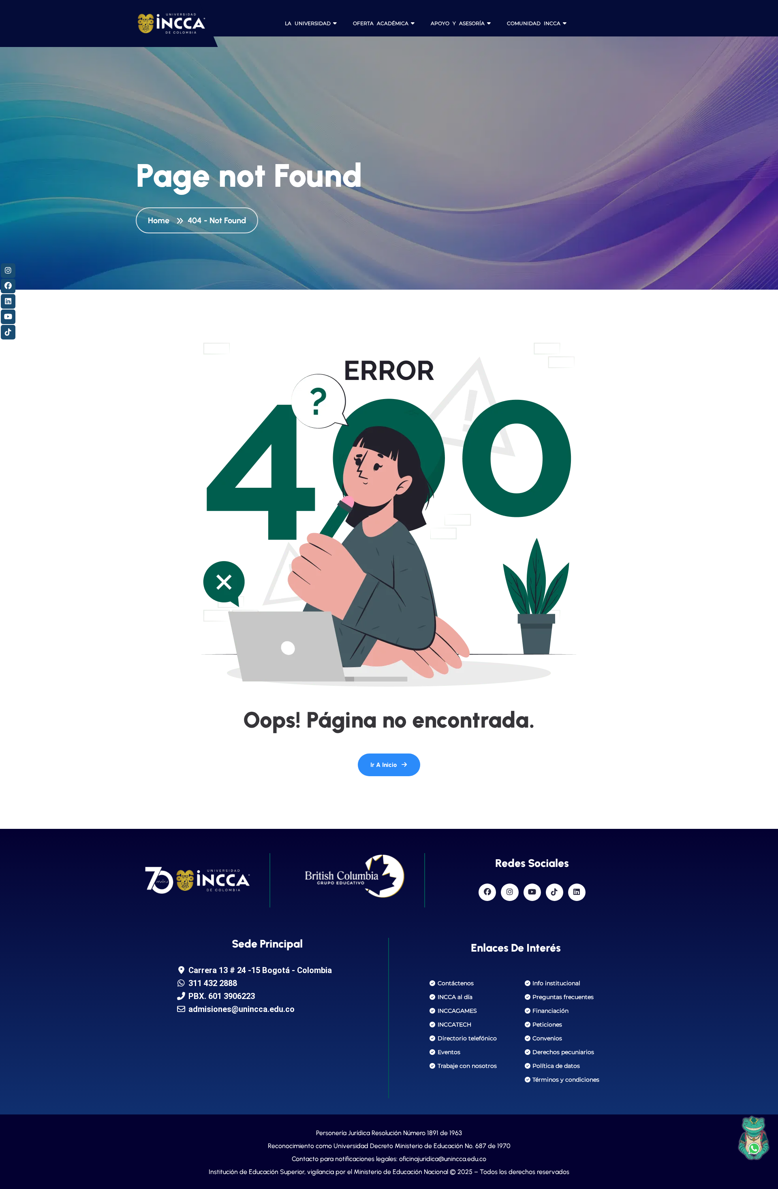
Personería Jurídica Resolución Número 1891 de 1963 (389, 1133)
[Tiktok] (554, 892)
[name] (164, 23)
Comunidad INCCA (533, 23)
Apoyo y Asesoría (458, 23)
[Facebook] (487, 892)
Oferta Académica (380, 23)
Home (160, 220)
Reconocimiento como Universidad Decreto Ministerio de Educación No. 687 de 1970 (389, 1146)
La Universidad (308, 23)
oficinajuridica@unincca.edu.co (442, 1159)
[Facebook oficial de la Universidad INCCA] (8, 286)
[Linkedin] (577, 892)
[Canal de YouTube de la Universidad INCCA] (8, 317)
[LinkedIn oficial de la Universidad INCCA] (8, 301)
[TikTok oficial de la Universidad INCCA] (8, 332)
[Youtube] (532, 892)
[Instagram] (509, 892)
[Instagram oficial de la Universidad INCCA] (8, 270)
